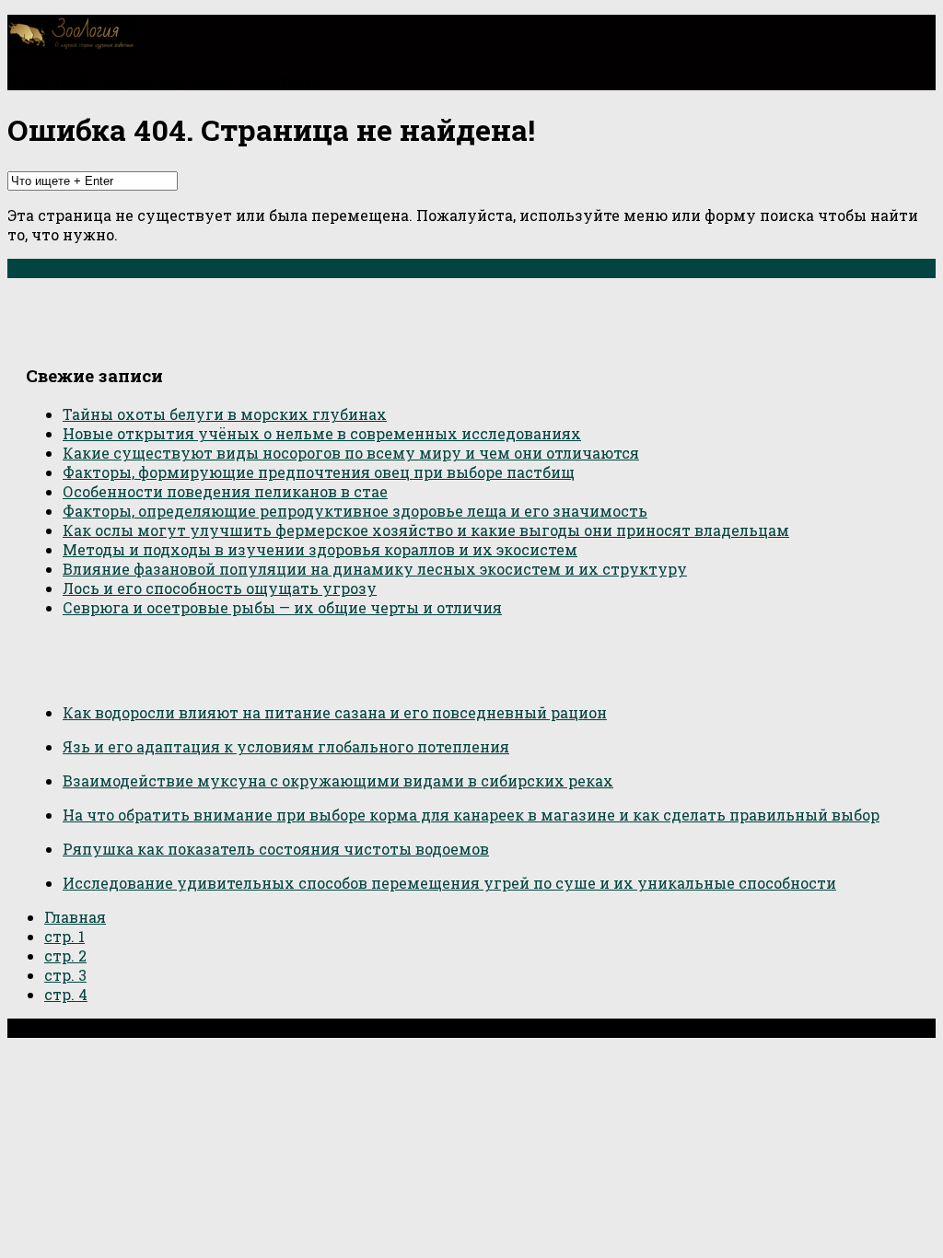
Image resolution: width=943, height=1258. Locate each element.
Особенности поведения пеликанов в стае (225, 491)
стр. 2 (65, 955)
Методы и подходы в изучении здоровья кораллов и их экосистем (320, 549)
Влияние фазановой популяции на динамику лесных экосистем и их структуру (375, 568)
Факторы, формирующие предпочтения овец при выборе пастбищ (319, 472)
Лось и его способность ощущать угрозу (220, 588)
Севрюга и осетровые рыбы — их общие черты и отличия (282, 607)
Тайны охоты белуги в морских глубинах (225, 414)
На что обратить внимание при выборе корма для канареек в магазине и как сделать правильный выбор (471, 814)
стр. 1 (64, 936)
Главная (75, 916)
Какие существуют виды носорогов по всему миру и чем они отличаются (351, 452)
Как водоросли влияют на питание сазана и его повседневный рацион (335, 712)
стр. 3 (65, 974)
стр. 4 (65, 994)
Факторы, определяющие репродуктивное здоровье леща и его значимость (355, 510)
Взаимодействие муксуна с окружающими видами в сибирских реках (338, 780)
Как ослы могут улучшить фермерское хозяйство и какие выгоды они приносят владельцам (426, 530)
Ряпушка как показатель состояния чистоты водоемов (276, 848)
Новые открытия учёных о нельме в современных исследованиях (322, 433)
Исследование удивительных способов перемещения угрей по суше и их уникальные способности (449, 882)
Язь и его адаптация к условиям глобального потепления (286, 746)
